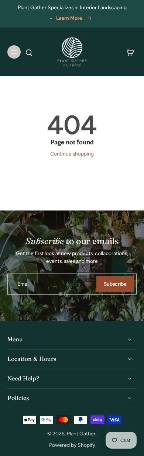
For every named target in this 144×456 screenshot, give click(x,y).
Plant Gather (81, 433)
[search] (29, 52)
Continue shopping (72, 154)
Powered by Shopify (72, 445)
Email (23, 284)
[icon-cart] (128, 52)
